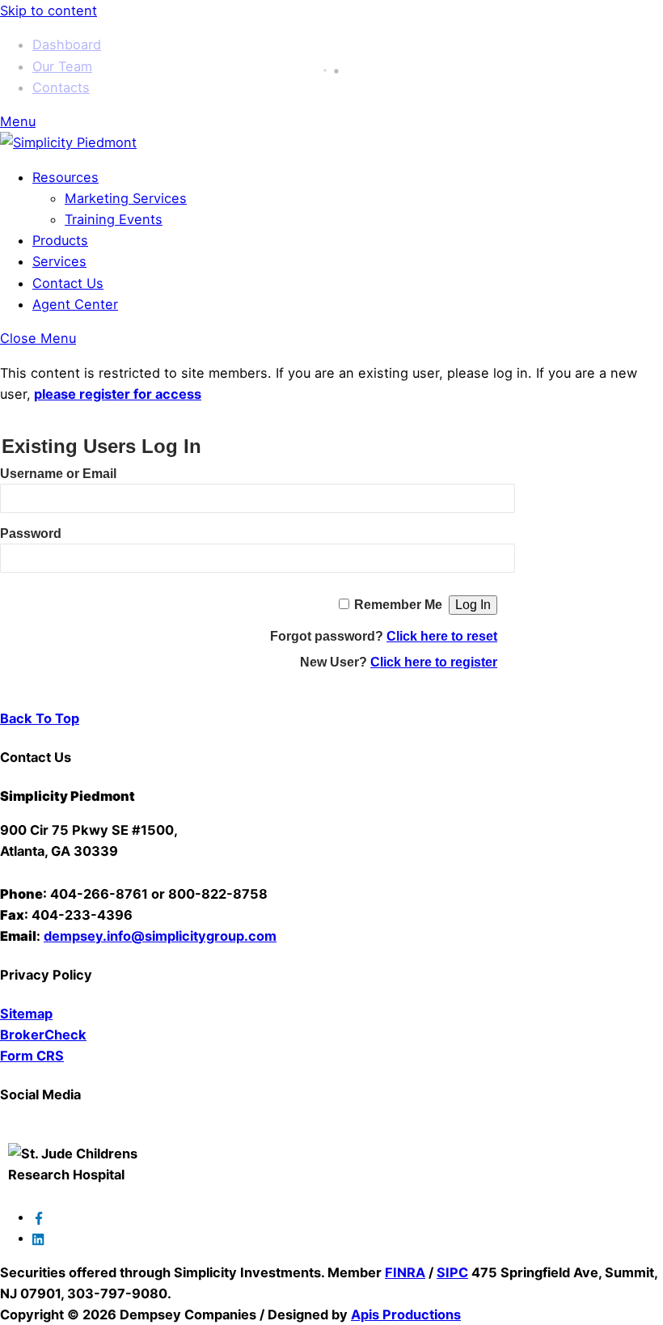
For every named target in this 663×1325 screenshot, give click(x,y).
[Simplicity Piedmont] (68, 142)
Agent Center (75, 304)
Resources (65, 177)
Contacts (61, 87)
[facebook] (38, 1217)
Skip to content (48, 10)
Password (30, 533)
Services (59, 261)
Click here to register (433, 662)
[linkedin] (38, 1238)
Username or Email (58, 473)
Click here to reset (441, 636)
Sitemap (26, 1013)
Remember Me (398, 605)
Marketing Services (126, 198)
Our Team (62, 66)
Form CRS (32, 1056)
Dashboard (66, 44)
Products (60, 240)
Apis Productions (406, 1314)
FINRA (405, 1272)
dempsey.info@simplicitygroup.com (160, 936)
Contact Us (67, 283)
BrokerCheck (43, 1035)
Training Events (114, 219)
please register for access (117, 394)
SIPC (452, 1272)
